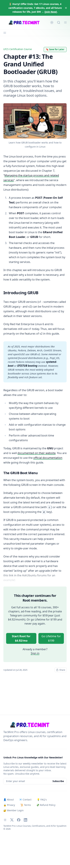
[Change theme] (52, 22)
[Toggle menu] (65, 22)
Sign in (35, 653)
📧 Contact (25, 799)
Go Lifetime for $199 (51, 638)
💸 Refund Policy (45, 805)
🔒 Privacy (9, 805)
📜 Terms (25, 805)
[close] (66, 8)
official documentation (47, 458)
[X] (12, 820)
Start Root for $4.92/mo (21, 638)
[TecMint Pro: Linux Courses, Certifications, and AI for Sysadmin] (23, 22)
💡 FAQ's (42, 799)
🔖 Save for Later (55, 49)
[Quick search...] (58, 22)
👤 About (8, 799)
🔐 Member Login (13, 810)
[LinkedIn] (25, 820)
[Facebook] (18, 820)
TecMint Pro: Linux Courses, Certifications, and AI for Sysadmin (34, 825)
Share (62, 669)
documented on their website (37, 453)
